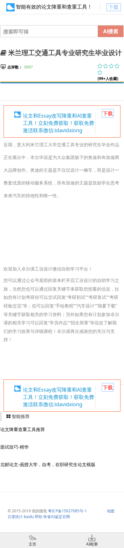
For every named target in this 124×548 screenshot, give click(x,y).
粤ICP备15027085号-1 (67, 511)
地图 (110, 511)
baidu (29, 516)
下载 (113, 7)
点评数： (15, 67)
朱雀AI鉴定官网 (56, 516)
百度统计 (15, 516)
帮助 (38, 516)
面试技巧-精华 (14, 447)
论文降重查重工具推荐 (22, 429)
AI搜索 (110, 31)
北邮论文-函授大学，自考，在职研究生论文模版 (47, 464)
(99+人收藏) (108, 78)
